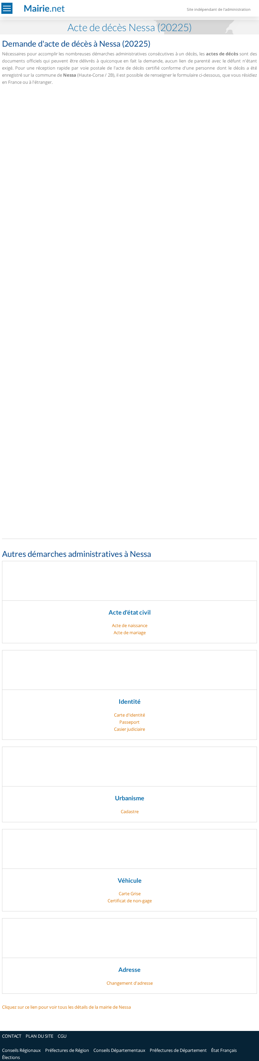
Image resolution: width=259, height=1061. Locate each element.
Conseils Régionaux (21, 1050)
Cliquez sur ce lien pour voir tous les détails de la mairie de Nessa (66, 1007)
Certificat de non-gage (130, 901)
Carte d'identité (129, 715)
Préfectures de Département (178, 1050)
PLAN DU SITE (39, 1036)
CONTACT (11, 1036)
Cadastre (130, 811)
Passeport (129, 722)
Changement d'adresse (130, 983)
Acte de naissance (129, 625)
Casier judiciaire (129, 729)
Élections (11, 1057)
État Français (224, 1050)
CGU (62, 1036)
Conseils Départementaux (119, 1050)
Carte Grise (130, 893)
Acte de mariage (130, 632)
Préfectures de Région (67, 1050)
